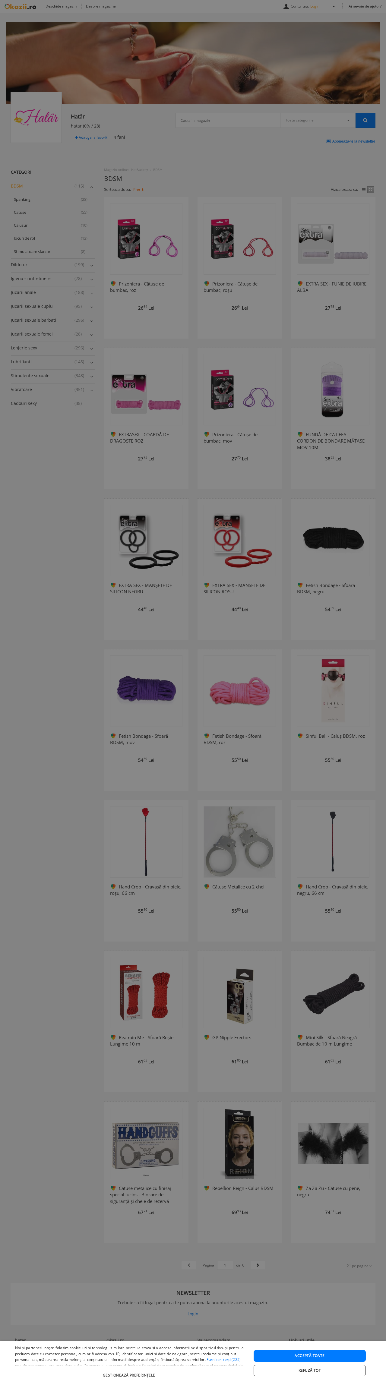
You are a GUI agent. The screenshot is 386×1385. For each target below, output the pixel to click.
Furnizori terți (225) (224, 1359)
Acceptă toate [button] (309, 1355)
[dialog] (193, 1363)
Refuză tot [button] (310, 1370)
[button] (130, 1372)
